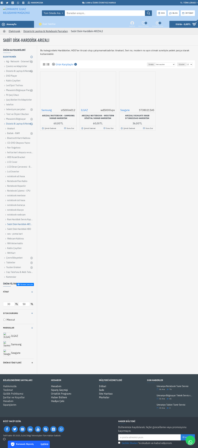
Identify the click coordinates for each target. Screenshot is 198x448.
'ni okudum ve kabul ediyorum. (147, 443)
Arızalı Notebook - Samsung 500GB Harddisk (58, 117)
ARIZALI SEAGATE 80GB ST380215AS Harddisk (137, 117)
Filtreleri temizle (26, 284)
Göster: (182, 64)
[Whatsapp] (61, 429)
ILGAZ (84, 110)
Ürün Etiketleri (12, 362)
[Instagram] (22, 429)
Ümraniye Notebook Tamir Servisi (172, 386)
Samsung (46, 110)
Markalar (8, 327)
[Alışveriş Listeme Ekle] (62, 124)
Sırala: (151, 64)
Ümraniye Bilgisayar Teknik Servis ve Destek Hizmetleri (175, 395)
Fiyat (6, 291)
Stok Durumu (10, 313)
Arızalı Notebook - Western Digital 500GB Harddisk (98, 117)
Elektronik (14, 31)
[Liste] (48, 64)
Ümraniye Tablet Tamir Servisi (171, 405)
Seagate (125, 110)
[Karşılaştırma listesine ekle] (68, 124)
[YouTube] (38, 429)
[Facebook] (7, 429)
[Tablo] (44, 64)
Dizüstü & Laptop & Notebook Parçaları (45, 31)
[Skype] (46, 429)
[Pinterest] (53, 429)
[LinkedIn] (30, 429)
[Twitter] (15, 429)
